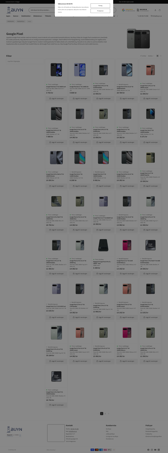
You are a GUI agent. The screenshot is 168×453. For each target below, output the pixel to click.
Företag (100, 5)
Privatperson (100, 11)
